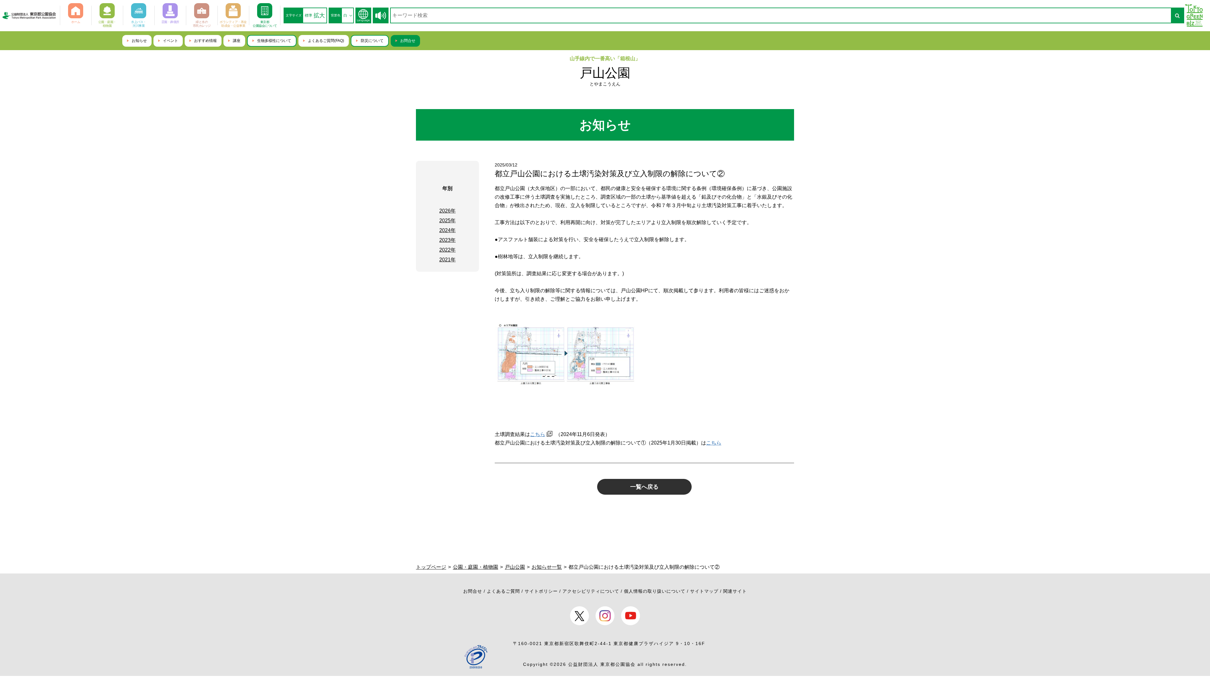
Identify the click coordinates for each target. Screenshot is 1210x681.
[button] (380, 16)
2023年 (447, 240)
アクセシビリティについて (590, 591)
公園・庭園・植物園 (475, 567)
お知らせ (139, 40)
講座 (236, 40)
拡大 (319, 15)
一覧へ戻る (644, 487)
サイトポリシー (541, 591)
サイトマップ (704, 591)
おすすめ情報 (205, 40)
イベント (170, 40)
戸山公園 (605, 73)
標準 (308, 15)
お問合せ (407, 40)
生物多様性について (274, 40)
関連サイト (735, 591)
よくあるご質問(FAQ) (326, 40)
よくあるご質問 (503, 591)
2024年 (447, 230)
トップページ (431, 567)
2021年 (447, 259)
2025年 (447, 220)
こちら (537, 434)
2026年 (447, 210)
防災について (372, 40)
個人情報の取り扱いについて (654, 591)
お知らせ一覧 (547, 567)
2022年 (447, 250)
